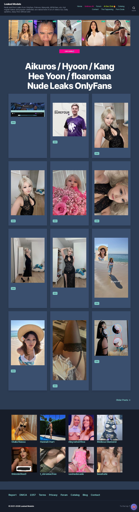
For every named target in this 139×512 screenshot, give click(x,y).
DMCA (23, 494)
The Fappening (107, 9)
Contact (95, 9)
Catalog (121, 6)
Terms (42, 494)
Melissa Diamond (106, 441)
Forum (98, 6)
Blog (85, 494)
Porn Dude (120, 9)
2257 (33, 494)
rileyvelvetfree (76, 441)
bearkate (102, 473)
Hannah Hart (47, 441)
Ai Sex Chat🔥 (109, 6)
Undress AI (89, 6)
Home (79, 6)
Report (12, 494)
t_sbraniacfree (48, 473)
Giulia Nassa (18, 441)
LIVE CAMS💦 (69, 51)
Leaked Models (12, 4)
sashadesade (76, 473)
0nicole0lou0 (18, 473)
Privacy (53, 494)
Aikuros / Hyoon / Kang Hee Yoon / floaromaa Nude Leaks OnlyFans (69, 76)
